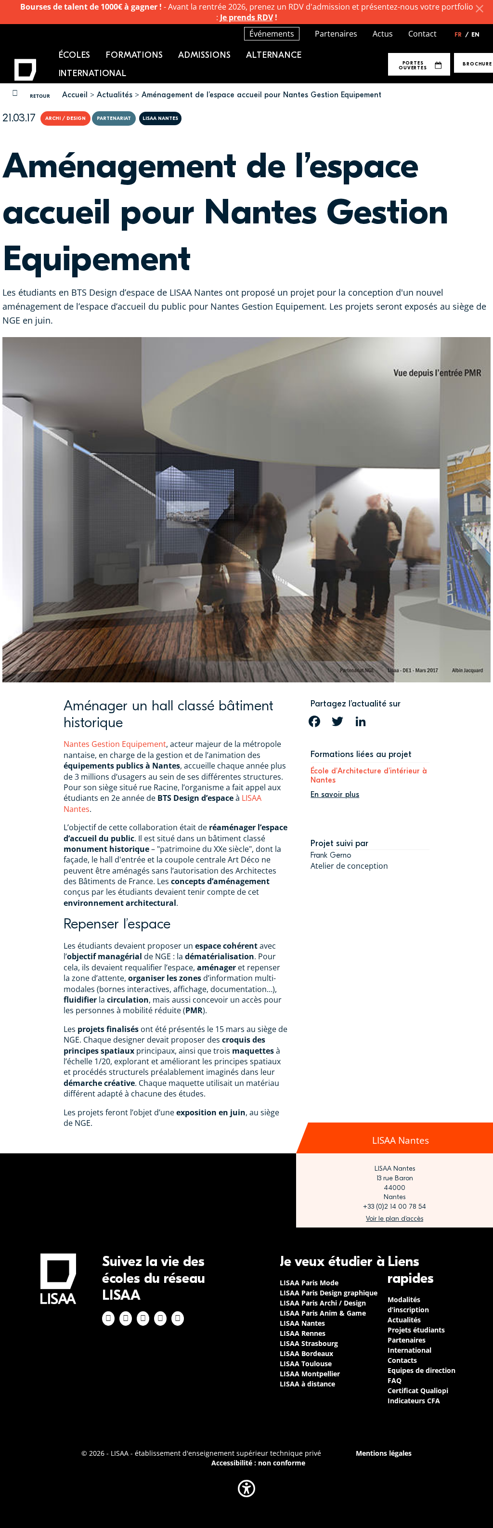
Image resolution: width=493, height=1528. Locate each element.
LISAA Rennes (302, 1333)
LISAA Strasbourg (309, 1343)
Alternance (273, 55)
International (93, 73)
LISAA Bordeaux (306, 1353)
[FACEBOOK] (314, 721)
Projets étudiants (416, 1329)
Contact (422, 33)
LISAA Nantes (302, 1323)
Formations (134, 55)
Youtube (177, 1318)
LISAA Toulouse (306, 1363)
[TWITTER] (337, 721)
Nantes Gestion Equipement (115, 744)
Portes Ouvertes (413, 65)
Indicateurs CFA (414, 1400)
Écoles (75, 55)
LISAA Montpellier (310, 1373)
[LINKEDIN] (360, 721)
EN (475, 34)
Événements (271, 33)
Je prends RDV (246, 17)
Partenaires (336, 33)
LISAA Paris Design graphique (328, 1292)
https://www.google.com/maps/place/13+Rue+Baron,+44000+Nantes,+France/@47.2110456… (394, 1219)
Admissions (204, 55)
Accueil (75, 95)
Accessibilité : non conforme (258, 1462)
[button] (246, 1488)
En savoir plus (335, 794)
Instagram (125, 1318)
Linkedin (143, 1318)
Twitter (160, 1318)
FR (461, 34)
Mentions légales (384, 1453)
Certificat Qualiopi (418, 1390)
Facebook (108, 1318)
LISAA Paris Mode (309, 1282)
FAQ (395, 1380)
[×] (479, 9)
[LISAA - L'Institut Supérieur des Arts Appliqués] (58, 1279)
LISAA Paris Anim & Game (323, 1313)
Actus (383, 33)
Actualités (114, 95)
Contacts (402, 1360)
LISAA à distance (307, 1383)
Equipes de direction (421, 1370)
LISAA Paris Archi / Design (323, 1302)
